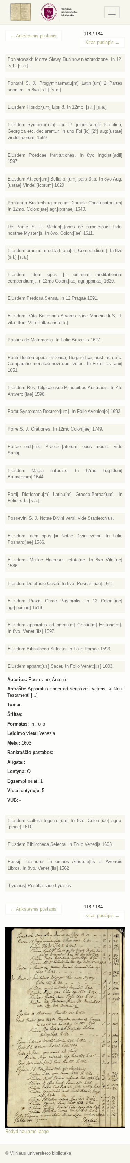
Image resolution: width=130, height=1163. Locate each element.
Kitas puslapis (102, 42)
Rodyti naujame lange (27, 1131)
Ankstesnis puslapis (33, 35)
